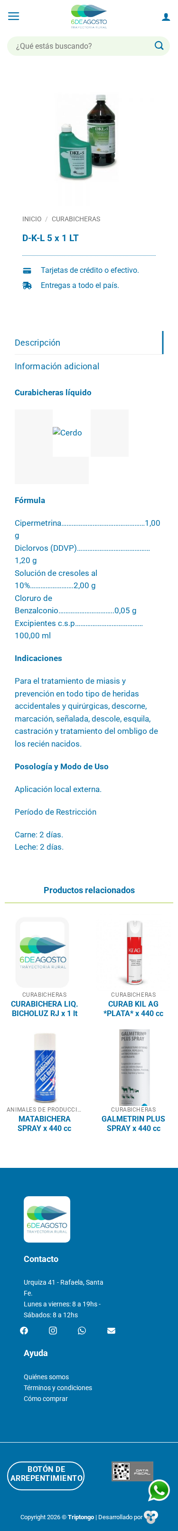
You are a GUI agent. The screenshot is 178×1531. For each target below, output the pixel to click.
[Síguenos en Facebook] (24, 1331)
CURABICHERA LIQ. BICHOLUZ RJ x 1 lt (44, 1009)
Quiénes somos (46, 1377)
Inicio (32, 219)
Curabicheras (76, 219)
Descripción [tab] (38, 343)
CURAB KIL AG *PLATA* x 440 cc (133, 1009)
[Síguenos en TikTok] (82, 1331)
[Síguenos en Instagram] (53, 1331)
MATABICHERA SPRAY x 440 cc (44, 1123)
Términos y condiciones (58, 1388)
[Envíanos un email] (111, 1331)
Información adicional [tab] (57, 366)
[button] (13, 16)
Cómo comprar (46, 1399)
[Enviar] (159, 46)
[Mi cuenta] (166, 16)
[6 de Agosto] (89, 16)
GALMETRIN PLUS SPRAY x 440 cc (133, 1123)
